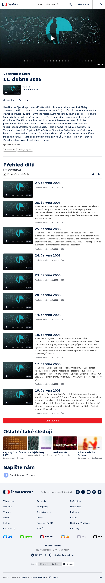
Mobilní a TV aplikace (80, 523)
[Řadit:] (99, 174)
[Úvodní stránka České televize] (18, 492)
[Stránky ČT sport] (26, 537)
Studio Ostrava (44, 512)
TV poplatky (42, 506)
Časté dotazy (9, 528)
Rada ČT (7, 517)
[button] (52, 38)
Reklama (7, 506)
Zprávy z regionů (25, 150)
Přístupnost (53, 577)
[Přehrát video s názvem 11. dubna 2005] (52, 38)
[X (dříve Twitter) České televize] (94, 492)
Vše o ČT (41, 528)
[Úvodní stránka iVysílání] (12, 4)
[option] (44, 564)
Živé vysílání (75, 501)
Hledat (70, 4)
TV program (8, 501)
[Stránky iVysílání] (46, 537)
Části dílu (23, 100)
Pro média (41, 501)
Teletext (7, 512)
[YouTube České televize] (88, 492)
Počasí (40, 517)
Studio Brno (75, 506)
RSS (100, 577)
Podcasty (74, 512)
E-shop (6, 523)
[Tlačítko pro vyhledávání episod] (93, 174)
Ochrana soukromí (37, 577)
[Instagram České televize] (77, 492)
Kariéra (73, 517)
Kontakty (74, 528)
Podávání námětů (45, 523)
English (24, 577)
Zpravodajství (10, 150)
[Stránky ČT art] (81, 537)
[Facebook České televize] (83, 492)
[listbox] (56, 564)
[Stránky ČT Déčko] (65, 537)
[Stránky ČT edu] (97, 537)
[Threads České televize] (99, 492)
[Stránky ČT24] (7, 537)
